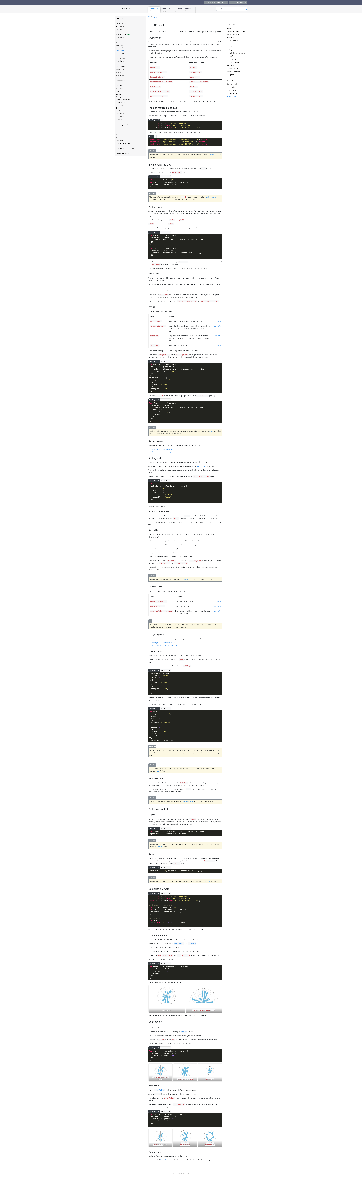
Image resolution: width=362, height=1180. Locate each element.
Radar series (121, 56)
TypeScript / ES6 (154, 120)
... (161, 120)
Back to (238, 2)
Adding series (231, 50)
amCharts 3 (178, 10)
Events (118, 108)
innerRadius (159, 1090)
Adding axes (231, 38)
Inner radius (233, 93)
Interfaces (119, 140)
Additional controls (233, 72)
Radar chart (120, 51)
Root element (120, 26)
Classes (118, 138)
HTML (151, 136)
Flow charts (120, 67)
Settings (119, 88)
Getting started (121, 23)
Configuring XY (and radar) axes (163, 449)
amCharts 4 (166, 10)
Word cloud (120, 69)
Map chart (119, 61)
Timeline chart (121, 78)
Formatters (119, 102)
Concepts (119, 85)
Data (117, 91)
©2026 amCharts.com (181, 1174)
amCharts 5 (154, 10)
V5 (149, 17)
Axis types (232, 44)
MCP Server (120, 37)
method (201, 466)
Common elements (122, 100)
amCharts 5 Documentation (118, 2)
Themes (119, 105)
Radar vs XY (231, 28)
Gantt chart (120, 80)
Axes (211, 431)
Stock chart (120, 75)
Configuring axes (234, 47)
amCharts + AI (121, 34)
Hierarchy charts (121, 64)
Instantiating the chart (234, 34)
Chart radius (231, 87)
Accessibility (120, 119)
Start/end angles (232, 84)
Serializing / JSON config (124, 125)
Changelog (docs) (122, 154)
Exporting (119, 116)
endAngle (192, 943)
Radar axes (120, 53)
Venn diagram (120, 72)
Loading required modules (236, 31)
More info (217, 321)
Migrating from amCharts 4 (126, 148)
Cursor (207, 881)
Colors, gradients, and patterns (126, 97)
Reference (119, 135)
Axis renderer (233, 41)
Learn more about (216, 2)
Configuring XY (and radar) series (163, 643)
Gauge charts (121, 58)
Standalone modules (123, 143)
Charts (118, 42)
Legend (118, 94)
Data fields (186, 579)
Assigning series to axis (237, 53)
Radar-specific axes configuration (164, 452)
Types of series (234, 59)
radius (184, 1032)
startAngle (179, 943)
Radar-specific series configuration (164, 645)
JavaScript (164, 176)
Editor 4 (189, 10)
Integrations (120, 29)
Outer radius (233, 90)
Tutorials (119, 130)
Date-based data (187, 801)
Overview (119, 18)
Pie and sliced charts (123, 48)
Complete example (233, 81)
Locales (118, 111)
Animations (120, 122)
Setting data (231, 65)
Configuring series (235, 62)
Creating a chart (210, 197)
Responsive (120, 113)
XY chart (119, 45)
